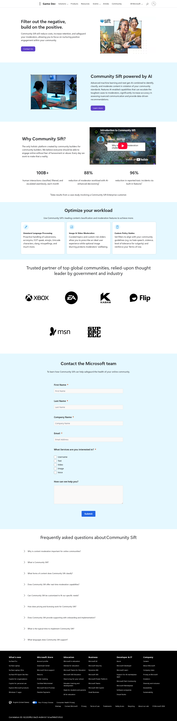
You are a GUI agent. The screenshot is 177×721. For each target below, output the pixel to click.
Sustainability (148, 692)
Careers (146, 661)
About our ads (143, 706)
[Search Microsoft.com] (147, 3)
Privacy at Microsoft (150, 674)
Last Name (60, 401)
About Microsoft (149, 666)
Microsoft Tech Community (126, 681)
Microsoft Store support (45, 670)
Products (74, 3)
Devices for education (71, 666)
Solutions (62, 3)
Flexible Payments (43, 692)
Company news (148, 670)
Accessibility (147, 688)
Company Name (63, 417)
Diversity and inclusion (151, 683)
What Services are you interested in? (74, 449)
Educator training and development (72, 684)
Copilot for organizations (18, 679)
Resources (85, 3)
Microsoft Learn (122, 670)
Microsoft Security (95, 666)
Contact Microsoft (71, 706)
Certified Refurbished (45, 683)
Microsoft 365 (93, 674)
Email (57, 433)
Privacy (84, 706)
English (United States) (21, 702)
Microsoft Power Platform (97, 679)
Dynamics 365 (93, 670)
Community (117, 3)
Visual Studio (121, 694)
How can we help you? (66, 481)
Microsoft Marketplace (125, 686)
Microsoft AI (92, 661)
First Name (60, 384)
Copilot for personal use (17, 683)
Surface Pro (13, 661)
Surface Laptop (14, 666)
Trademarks (107, 706)
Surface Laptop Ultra (16, 670)
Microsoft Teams (94, 683)
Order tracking (42, 679)
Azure (119, 661)
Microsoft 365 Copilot (96, 688)
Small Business (93, 692)
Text (60, 460)
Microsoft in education (72, 661)
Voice (60, 472)
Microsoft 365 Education (72, 674)
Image (61, 468)
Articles (106, 3)
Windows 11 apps (15, 692)
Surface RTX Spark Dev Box (18, 674)
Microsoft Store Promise (46, 688)
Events (95, 3)
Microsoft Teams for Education (75, 670)
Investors (146, 679)
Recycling (131, 706)
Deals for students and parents (75, 690)
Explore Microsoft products (19, 688)
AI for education (69, 694)
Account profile (42, 661)
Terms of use (94, 706)
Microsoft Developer (124, 666)
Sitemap (58, 706)
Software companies (124, 690)
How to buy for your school (74, 679)
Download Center (43, 666)
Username (62, 457)
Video (60, 464)
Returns (40, 674)
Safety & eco (119, 706)
